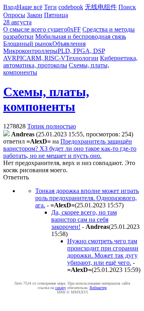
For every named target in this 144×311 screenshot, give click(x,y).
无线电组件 (101, 7)
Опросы (14, 15)
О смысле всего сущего (35, 29)
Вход (10, 7)
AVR (9, 58)
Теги (50, 7)
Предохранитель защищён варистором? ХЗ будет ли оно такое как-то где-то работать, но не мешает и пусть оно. (69, 148)
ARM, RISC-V (46, 58)
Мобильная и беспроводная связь (80, 36)
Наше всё (29, 7)
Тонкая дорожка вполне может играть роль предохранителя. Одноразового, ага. (87, 198)
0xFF (74, 29)
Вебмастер (98, 287)
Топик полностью (51, 126)
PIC (21, 58)
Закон (34, 15)
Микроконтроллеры (30, 50)
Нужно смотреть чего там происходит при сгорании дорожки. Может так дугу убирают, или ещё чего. (102, 252)
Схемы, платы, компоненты (46, 99)
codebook (70, 7)
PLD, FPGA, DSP (81, 50)
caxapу (60, 287)
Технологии (82, 58)
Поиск (127, 7)
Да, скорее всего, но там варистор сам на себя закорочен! (84, 219)
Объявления (69, 43)
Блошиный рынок (27, 43)
